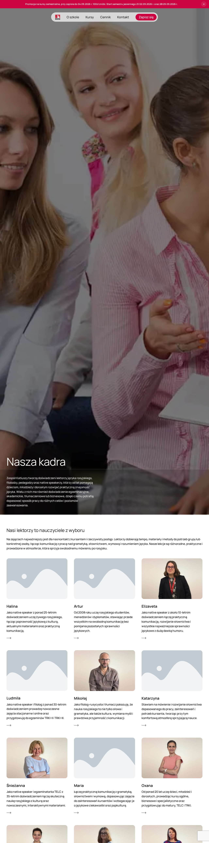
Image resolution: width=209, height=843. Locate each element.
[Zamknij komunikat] (203, 4)
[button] (37, 599)
